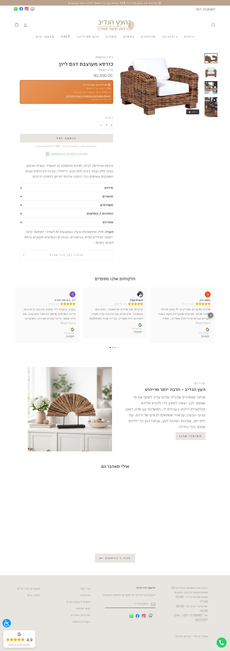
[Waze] (150, 616)
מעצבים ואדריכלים (28, 588)
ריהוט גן (169, 36)
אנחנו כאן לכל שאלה (67, 255)
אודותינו (84, 595)
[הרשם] (153, 603)
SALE (65, 36)
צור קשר (85, 588)
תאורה (111, 36)
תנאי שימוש (83, 608)
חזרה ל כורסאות (117, 558)
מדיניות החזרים (80, 615)
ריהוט (189, 36)
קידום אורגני (183, 636)
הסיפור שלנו (190, 436)
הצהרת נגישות (81, 622)
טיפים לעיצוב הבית (78, 602)
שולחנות (148, 36)
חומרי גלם (33, 595)
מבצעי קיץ (45, 36)
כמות (109, 117)
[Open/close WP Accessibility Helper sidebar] (7, 623)
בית (111, 57)
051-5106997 (205, 9)
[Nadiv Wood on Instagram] (144, 616)
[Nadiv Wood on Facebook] (137, 616)
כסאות (128, 36)
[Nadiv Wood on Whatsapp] (131, 616)
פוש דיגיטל (201, 636)
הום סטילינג (88, 36)
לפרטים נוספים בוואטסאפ (69, 153)
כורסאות (100, 57)
